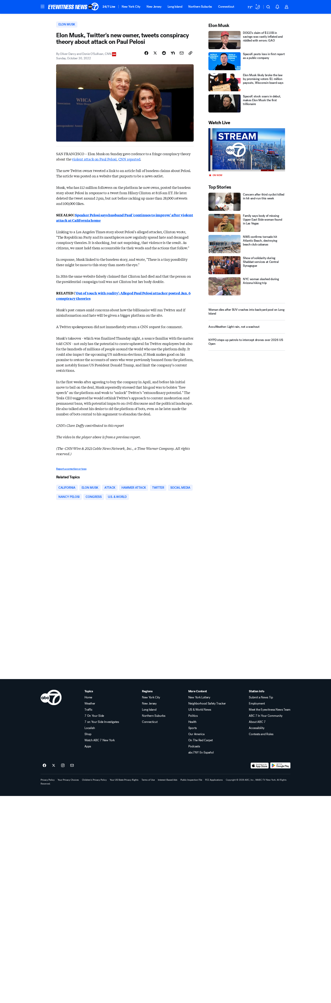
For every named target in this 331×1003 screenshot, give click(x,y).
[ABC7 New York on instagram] (63, 765)
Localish (89, 728)
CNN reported (129, 159)
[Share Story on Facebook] (146, 53)
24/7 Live (108, 7)
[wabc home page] (51, 697)
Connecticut (226, 7)
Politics (192, 715)
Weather (89, 703)
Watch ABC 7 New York (99, 740)
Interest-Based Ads (167, 780)
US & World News (199, 709)
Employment (257, 703)
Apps (87, 746)
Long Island (175, 7)
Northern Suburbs (200, 7)
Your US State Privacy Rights (124, 780)
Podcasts (194, 746)
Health (192, 721)
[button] (43, 6)
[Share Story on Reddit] (164, 53)
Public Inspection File (191, 780)
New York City (131, 7)
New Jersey (154, 7)
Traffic (88, 709)
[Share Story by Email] (181, 53)
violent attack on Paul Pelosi (94, 159)
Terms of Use (148, 780)
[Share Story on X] (155, 53)
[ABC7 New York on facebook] (44, 765)
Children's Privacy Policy (94, 780)
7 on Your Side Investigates (101, 721)
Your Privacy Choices (68, 780)
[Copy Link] (190, 53)
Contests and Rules (261, 734)
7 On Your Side (94, 715)
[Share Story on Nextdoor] (173, 53)
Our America (196, 734)
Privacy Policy (48, 780)
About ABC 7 (257, 721)
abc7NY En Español (201, 752)
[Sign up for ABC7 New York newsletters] (72, 765)
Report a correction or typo (71, 469)
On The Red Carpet (200, 740)
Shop (87, 734)
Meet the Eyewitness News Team (269, 709)
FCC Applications (214, 780)
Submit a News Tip (261, 697)
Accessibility (257, 728)
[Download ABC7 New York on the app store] (260, 765)
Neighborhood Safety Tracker (207, 703)
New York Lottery (199, 697)
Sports (192, 728)
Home (88, 697)
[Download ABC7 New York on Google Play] (280, 765)
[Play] (246, 149)
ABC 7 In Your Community (266, 715)
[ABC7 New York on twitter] (53, 765)
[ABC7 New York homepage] (73, 7)
